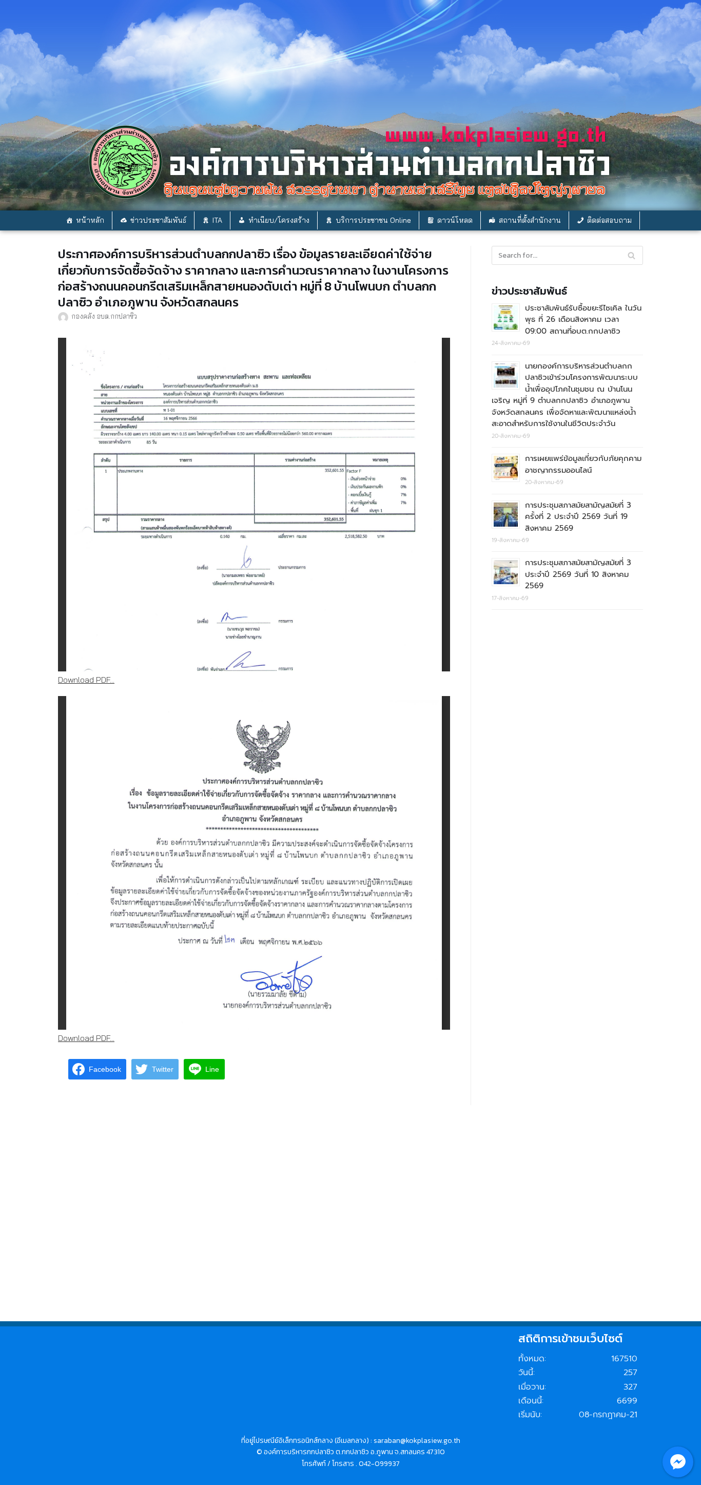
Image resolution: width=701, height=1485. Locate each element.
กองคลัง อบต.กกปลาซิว (104, 316)
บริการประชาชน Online (373, 220)
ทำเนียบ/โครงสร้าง (278, 220)
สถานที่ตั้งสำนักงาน (530, 220)
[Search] (631, 255)
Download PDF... (86, 679)
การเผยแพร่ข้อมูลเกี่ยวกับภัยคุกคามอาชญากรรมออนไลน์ (583, 464)
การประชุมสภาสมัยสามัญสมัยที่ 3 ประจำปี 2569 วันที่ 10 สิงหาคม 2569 (578, 574)
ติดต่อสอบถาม (609, 220)
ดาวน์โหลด (455, 220)
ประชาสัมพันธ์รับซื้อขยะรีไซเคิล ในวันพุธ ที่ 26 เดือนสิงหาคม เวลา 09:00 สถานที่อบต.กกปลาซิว (583, 319)
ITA (217, 220)
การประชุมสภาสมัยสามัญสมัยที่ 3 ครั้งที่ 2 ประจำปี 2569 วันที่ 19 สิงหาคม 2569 (578, 516)
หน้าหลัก (90, 220)
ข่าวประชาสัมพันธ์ (158, 220)
